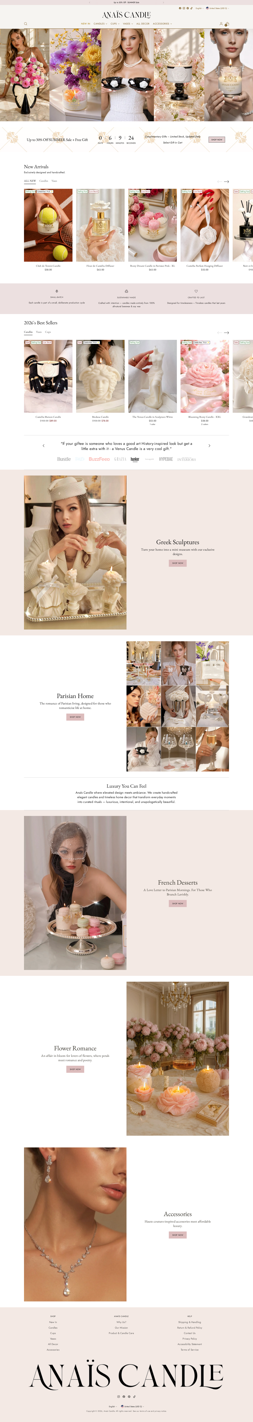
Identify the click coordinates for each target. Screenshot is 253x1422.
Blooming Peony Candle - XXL (204, 416)
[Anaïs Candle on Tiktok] (191, 8)
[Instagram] (118, 1397)
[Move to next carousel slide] (226, 181)
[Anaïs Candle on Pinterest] (187, 8)
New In (53, 1322)
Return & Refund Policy (189, 1327)
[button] (64, 459)
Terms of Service (190, 1349)
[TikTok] (134, 1397)
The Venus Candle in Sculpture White (152, 416)
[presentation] (48, 225)
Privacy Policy (190, 1338)
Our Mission (121, 1327)
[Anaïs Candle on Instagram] (184, 8)
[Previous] (89, 2)
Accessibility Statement (190, 1344)
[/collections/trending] (126, 75)
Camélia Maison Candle (48, 416)
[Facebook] (123, 1397)
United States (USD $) (218, 8)
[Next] (163, 2)
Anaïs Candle (109, 1411)
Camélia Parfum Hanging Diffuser (205, 265)
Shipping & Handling (189, 1322)
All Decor (53, 1344)
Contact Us (189, 1333)
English (199, 8)
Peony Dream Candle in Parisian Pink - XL (152, 265)
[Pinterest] (129, 1397)
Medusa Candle (100, 416)
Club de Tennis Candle (48, 265)
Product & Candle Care (121, 1333)
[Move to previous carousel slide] (219, 181)
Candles (53, 1327)
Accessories (53, 1349)
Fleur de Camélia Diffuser (100, 265)
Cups (53, 1333)
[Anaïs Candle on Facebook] (180, 8)
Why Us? (121, 1322)
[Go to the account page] (221, 24)
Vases (53, 1338)
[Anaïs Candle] (126, 14)
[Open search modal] (26, 24)
